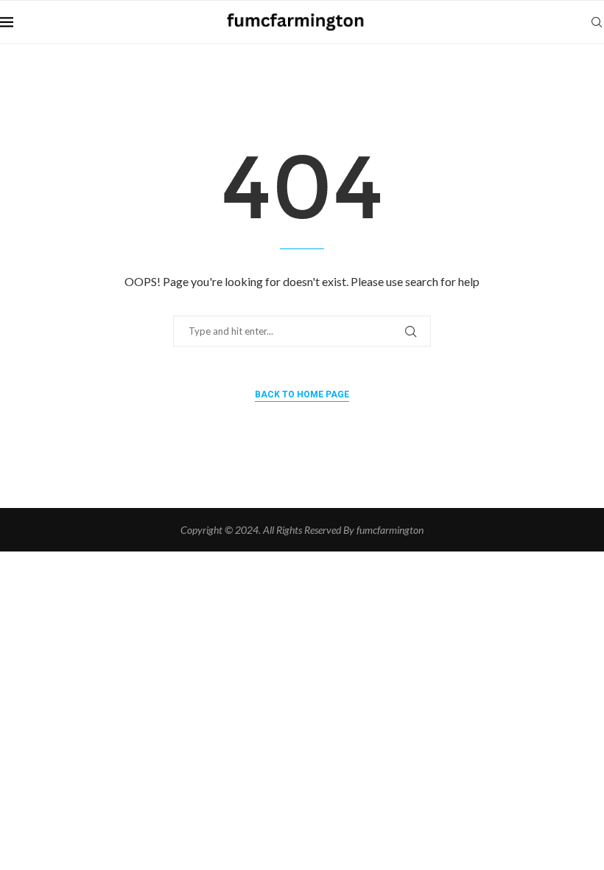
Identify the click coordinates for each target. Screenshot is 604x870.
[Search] (596, 22)
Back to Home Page (302, 394)
